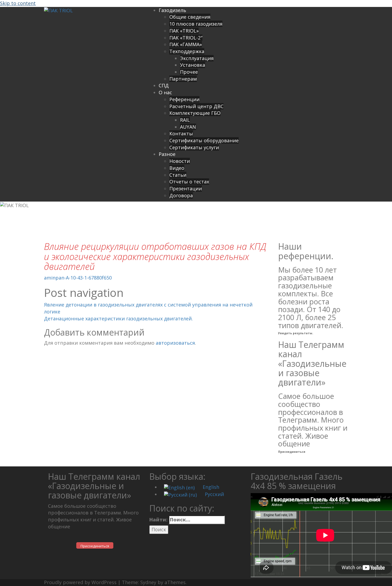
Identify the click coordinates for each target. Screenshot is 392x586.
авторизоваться (175, 343)
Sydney (148, 582)
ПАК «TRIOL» (184, 30)
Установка (192, 65)
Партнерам (183, 79)
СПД (164, 85)
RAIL (185, 120)
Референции (184, 99)
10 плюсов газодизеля (195, 24)
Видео (176, 168)
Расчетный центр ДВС (196, 106)
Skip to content (18, 3)
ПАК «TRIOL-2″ (185, 37)
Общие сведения (189, 17)
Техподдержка (186, 51)
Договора (181, 195)
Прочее (189, 72)
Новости (179, 161)
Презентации (185, 188)
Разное (167, 154)
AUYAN (188, 127)
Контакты (181, 133)
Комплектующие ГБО (195, 113)
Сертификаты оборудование (204, 140)
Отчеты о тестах (189, 181)
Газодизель (172, 10)
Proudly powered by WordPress (80, 582)
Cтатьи (177, 175)
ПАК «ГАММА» (185, 44)
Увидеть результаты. (295, 333)
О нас (165, 92)
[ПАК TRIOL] (58, 10)
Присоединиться (291, 452)
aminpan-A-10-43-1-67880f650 (78, 277)
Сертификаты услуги (194, 147)
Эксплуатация (197, 58)
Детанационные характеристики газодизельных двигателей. (118, 318)
